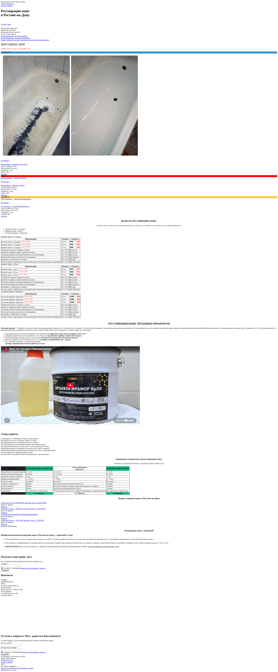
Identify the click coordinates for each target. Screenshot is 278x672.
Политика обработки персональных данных (17, 668)
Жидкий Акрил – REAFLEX (35, 509)
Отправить (5, 570)
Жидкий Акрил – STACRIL (34, 520)
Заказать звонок (7, 6)
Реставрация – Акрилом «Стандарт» (14, 164)
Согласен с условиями (24, 568)
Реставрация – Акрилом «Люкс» (13, 185)
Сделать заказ (6, 24)
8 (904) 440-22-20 (7, 4)
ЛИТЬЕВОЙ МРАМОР (29, 514)
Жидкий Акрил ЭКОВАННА (36, 503)
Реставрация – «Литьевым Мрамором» (15, 206)
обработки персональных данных (32, 568)
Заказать (4, 174)
